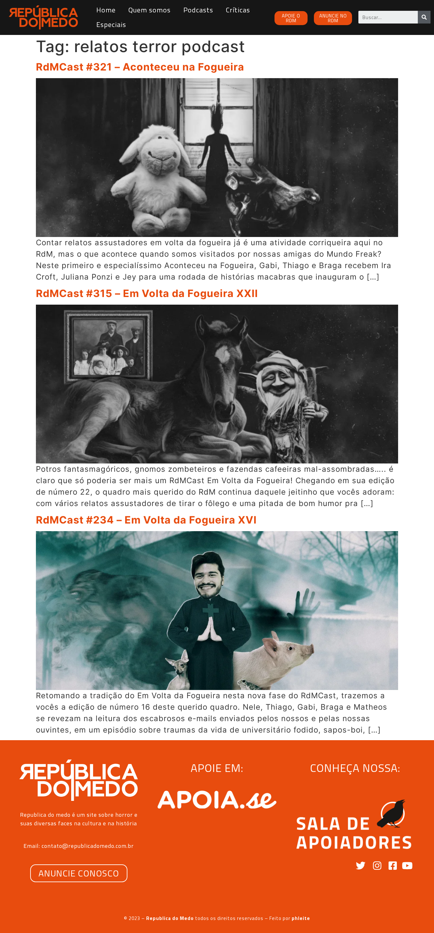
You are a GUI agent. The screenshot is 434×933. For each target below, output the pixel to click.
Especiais (111, 24)
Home (106, 9)
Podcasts (198, 9)
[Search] (424, 17)
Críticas (238, 9)
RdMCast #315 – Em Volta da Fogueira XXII (147, 293)
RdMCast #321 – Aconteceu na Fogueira (140, 67)
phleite (301, 918)
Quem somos (149, 9)
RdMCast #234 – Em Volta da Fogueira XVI (146, 520)
